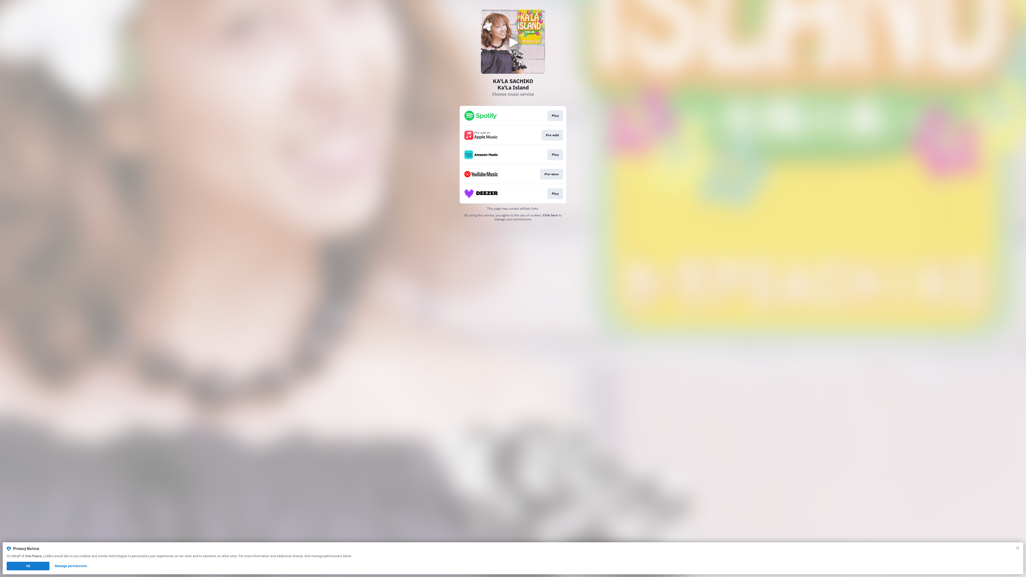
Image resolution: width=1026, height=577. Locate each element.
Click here (550, 215)
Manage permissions (71, 566)
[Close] (1017, 548)
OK (28, 566)
